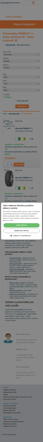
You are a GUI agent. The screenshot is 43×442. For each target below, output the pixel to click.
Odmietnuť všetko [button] (21, 231)
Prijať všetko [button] (21, 225)
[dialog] (21, 221)
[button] (21, 236)
